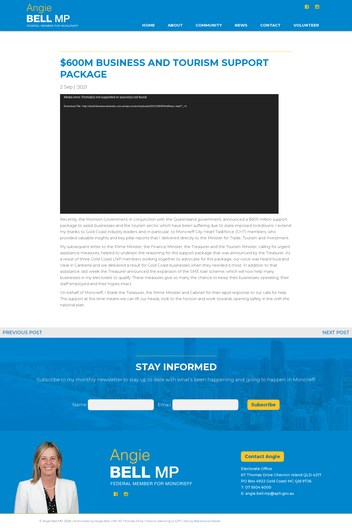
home (148, 25)
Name (79, 405)
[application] (169, 154)
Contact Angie (262, 456)
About (175, 25)
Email (165, 405)
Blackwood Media (207, 521)
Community (209, 25)
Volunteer (306, 25)
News (241, 25)
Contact (270, 25)
